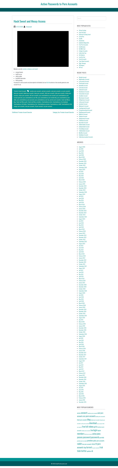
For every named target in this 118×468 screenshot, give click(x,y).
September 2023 (83, 217)
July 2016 (81, 388)
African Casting (82, 30)
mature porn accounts (24, 95)
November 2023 (82, 213)
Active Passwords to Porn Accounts (59, 4)
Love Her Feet (82, 57)
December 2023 (82, 211)
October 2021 (82, 264)
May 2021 (81, 274)
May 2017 (81, 367)
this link (48, 82)
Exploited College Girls (84, 43)
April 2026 (81, 155)
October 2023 (82, 215)
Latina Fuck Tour (82, 53)
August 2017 (82, 361)
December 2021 (82, 260)
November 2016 (82, 379)
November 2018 (82, 330)
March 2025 (82, 180)
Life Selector (82, 55)
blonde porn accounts (29, 93)
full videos (89, 426)
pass (99, 433)
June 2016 (81, 390)
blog (89, 419)
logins (99, 430)
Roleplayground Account (84, 112)
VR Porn (81, 67)
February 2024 (82, 207)
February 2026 (82, 159)
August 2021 (82, 268)
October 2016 (82, 381)
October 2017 (82, 357)
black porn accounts (82, 420)
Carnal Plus (81, 37)
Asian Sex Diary (82, 32)
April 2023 (81, 227)
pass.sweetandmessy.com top (42, 100)
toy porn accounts (48, 106)
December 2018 (82, 328)
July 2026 (81, 149)
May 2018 (81, 342)
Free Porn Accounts (83, 45)
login (95, 430)
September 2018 (83, 334)
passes (80, 437)
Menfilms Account (83, 133)
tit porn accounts (39, 106)
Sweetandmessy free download (60, 102)
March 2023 (82, 229)
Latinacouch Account (84, 102)
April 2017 (81, 369)
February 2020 (82, 305)
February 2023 (82, 231)
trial (101, 447)
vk (92, 450)
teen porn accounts (29, 106)
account (84, 412)
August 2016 (82, 386)
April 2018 (81, 344)
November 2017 (82, 355)
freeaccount (29, 27)
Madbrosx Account (83, 114)
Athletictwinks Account (84, 125)
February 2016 (82, 398)
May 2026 (81, 153)
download (93, 423)
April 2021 (81, 276)
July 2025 (81, 172)
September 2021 (83, 266)
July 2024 (81, 196)
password (86, 437)
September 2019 (83, 316)
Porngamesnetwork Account (85, 110)
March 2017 (81, 371)
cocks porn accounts (85, 423)
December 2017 (82, 353)
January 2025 (82, 184)
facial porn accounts (99, 423)
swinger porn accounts (19, 106)
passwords (95, 437)
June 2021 (81, 272)
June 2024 (81, 198)
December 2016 (82, 377)
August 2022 (82, 244)
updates (89, 451)
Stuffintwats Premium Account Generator (22, 112)
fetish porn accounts (50, 93)
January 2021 (82, 283)
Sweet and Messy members (34, 102)
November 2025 (82, 163)
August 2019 (82, 318)
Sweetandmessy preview (44, 104)
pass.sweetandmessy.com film (30, 98)
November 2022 (82, 237)
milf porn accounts (34, 95)
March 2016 (81, 396)
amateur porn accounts (35, 91)
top (85, 447)
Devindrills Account (83, 86)
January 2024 (82, 209)
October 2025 (82, 165)
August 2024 (82, 194)
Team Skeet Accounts (84, 61)
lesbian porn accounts (86, 430)
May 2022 (81, 250)
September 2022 (83, 241)
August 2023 (82, 219)
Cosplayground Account (84, 108)
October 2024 (82, 190)
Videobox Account (83, 116)
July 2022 (81, 246)
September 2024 (83, 192)
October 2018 (82, 332)
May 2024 (81, 200)
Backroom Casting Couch (85, 34)
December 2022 (82, 235)
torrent (89, 447)
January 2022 (82, 258)
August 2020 (82, 293)
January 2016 (82, 400)
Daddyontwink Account (84, 127)
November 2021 (82, 262)
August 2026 (82, 147)
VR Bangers (81, 65)
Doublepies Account (83, 135)
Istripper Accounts (83, 51)
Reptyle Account (82, 77)
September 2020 (83, 291)
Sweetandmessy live (32, 104)
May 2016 (81, 392)
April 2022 (81, 252)
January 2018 (82, 351)
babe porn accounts (18, 93)
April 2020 (81, 301)
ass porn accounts (65, 91)
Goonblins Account (83, 96)
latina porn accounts (60, 93)
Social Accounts (22, 91)
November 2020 (82, 287)
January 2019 (82, 326)
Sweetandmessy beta (47, 102)
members (80, 433)
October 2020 (82, 289)
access (79, 413)
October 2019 (82, 314)
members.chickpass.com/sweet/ (30, 69)
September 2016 (83, 383)
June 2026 (81, 151)
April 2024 (81, 202)
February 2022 (82, 256)
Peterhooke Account (83, 83)
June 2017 (81, 365)
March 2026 (82, 157)
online (94, 433)
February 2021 (82, 281)
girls (95, 426)
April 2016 (81, 394)
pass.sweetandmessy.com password (25, 100)
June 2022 (81, 248)
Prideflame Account (83, 120)
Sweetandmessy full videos (20, 104)
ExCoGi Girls (81, 41)
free (83, 426)
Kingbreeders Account (84, 79)
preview (90, 440)
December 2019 (82, 309)
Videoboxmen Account (84, 118)
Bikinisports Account (83, 106)
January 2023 (82, 233)
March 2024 (82, 204)
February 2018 (82, 348)
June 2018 (81, 340)
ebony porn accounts (39, 93)
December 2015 (82, 402)
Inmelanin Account (83, 104)
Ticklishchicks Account (84, 131)
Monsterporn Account (84, 98)
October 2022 (82, 239)
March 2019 (81, 322)
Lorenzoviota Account (84, 81)
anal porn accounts (46, 91)
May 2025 (81, 176)
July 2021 (81, 270)
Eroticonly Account (83, 88)
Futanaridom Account (84, 94)
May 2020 (81, 299)
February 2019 (82, 324)
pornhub (102, 437)
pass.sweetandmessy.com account (47, 95)
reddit (79, 443)
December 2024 (82, 186)
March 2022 (82, 254)
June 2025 (81, 174)
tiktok (93, 444)
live (92, 430)
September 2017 (83, 359)
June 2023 (81, 223)
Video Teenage (82, 63)
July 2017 (81, 363)
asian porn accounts (56, 91)
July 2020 (81, 295)
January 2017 (82, 375)
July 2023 (81, 221)
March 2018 (81, 346)
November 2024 (82, 188)
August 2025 (82, 169)
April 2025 (81, 178)
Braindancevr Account (84, 92)
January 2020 (82, 307)
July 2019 (81, 320)
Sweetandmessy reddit (55, 104)
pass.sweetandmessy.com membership (47, 98)
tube (79, 450)
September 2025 (83, 167)
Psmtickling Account (83, 129)
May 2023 (81, 225)
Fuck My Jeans (82, 47)
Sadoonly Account (83, 90)
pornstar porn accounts (55, 100)
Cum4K (80, 39)
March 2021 (81, 279)
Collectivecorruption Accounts (86, 137)
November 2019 (82, 311)
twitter (84, 450)
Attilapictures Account (84, 100)
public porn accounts (98, 440)
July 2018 (81, 338)
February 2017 (82, 373)
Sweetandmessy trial (67, 104)
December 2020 (82, 285)
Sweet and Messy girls (21, 102)
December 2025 (82, 161)
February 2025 (82, 182)
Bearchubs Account (83, 123)
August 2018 (82, 336)
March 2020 (82, 303)
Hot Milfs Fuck (82, 49)
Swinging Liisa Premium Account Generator (63, 112)
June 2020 (81, 297)
